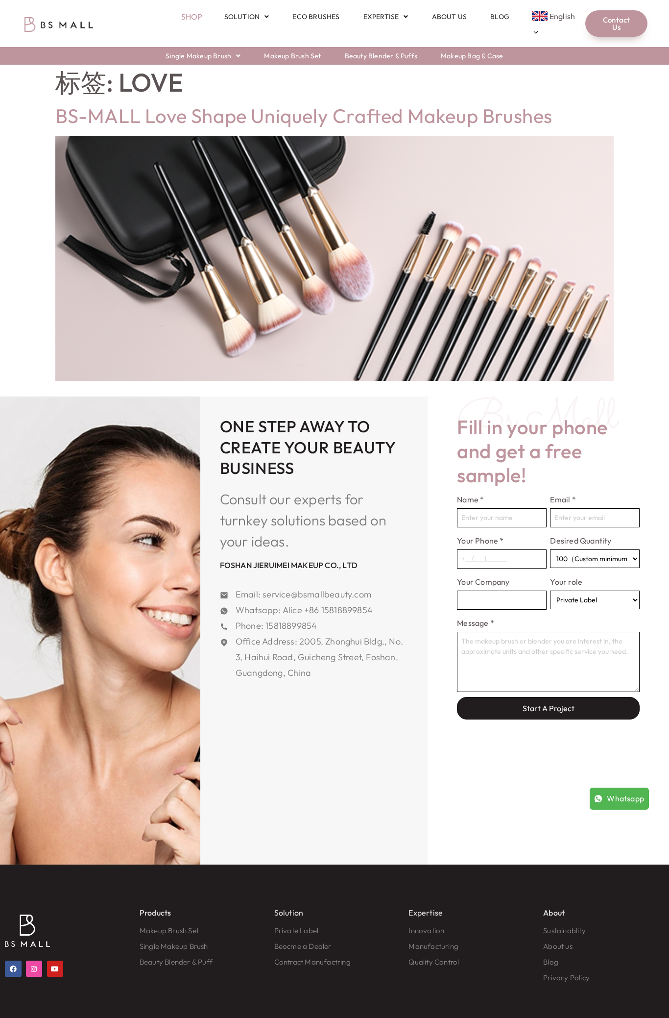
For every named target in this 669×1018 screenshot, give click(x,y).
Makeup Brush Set (292, 55)
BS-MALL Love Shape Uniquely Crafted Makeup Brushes (303, 115)
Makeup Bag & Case (472, 55)
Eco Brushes (315, 16)
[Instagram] (34, 969)
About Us (449, 16)
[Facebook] (13, 969)
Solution (242, 16)
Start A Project (548, 708)
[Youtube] (55, 969)
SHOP (192, 17)
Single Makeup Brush (198, 55)
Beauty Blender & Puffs (381, 55)
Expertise (381, 16)
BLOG (499, 16)
